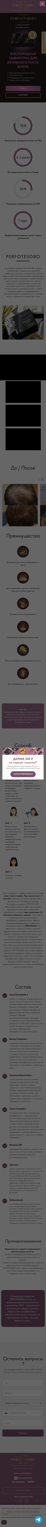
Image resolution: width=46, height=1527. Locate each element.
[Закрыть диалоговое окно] (42, 3)
